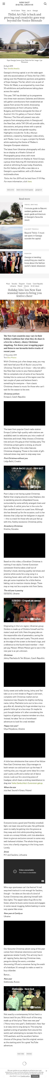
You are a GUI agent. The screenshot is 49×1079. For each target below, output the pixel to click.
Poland (20, 286)
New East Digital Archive (24, 3)
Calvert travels (31, 229)
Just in (29, 11)
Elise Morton (11, 358)
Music (8, 284)
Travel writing (31, 205)
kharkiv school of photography (25, 190)
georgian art (39, 190)
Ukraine (26, 286)
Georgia (35, 11)
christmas (29, 1054)
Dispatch (22, 284)
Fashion (27, 254)
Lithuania (13, 286)
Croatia (29, 284)
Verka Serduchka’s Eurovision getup (27, 783)
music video (20, 1054)
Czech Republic (38, 284)
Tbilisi (23, 11)
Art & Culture (15, 11)
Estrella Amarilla (13, 68)
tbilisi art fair (10, 190)
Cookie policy (25, 1076)
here (29, 181)
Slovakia (15, 284)
